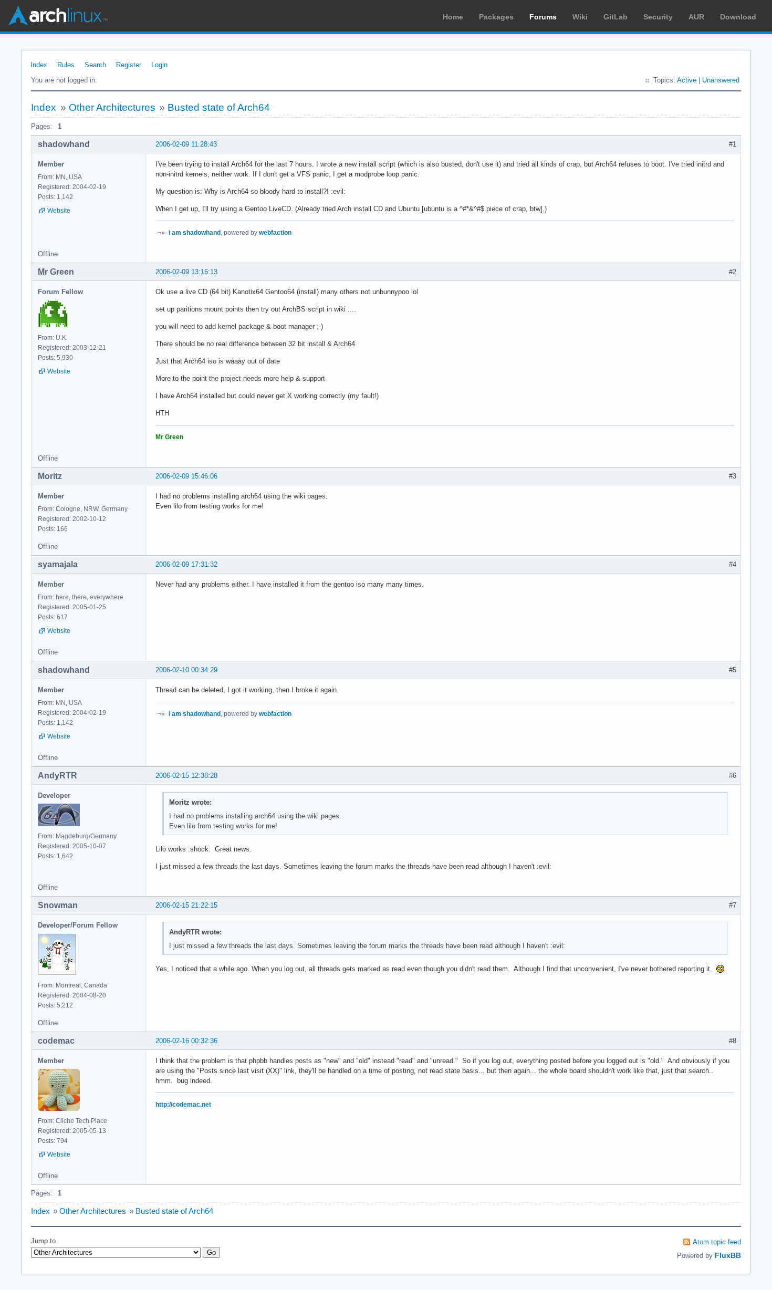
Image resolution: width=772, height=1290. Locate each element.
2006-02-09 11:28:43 (186, 144)
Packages (496, 17)
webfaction (275, 232)
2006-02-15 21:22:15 (186, 905)
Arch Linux (58, 15)
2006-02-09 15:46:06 (186, 476)
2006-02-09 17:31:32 (186, 564)
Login (159, 65)
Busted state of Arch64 (219, 107)
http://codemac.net (183, 1104)
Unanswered (720, 80)
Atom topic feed (717, 1242)
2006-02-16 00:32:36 (186, 1041)
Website (58, 210)
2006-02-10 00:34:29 (186, 670)
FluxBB (728, 1255)
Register (128, 65)
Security (658, 17)
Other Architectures (112, 107)
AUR (696, 17)
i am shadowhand (195, 232)
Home (453, 17)
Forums (543, 17)
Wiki (580, 17)
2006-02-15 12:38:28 (186, 775)
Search (95, 65)
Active (686, 80)
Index (38, 65)
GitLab (615, 17)
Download (738, 17)
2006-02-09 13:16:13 (186, 272)
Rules (66, 65)
